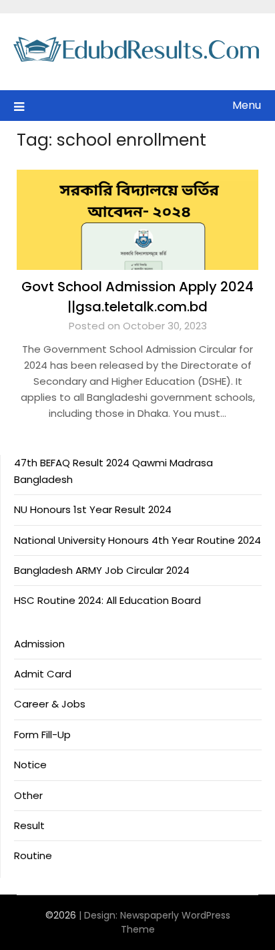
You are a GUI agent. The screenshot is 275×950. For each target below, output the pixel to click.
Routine (33, 855)
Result (29, 825)
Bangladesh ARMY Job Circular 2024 (102, 570)
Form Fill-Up (42, 735)
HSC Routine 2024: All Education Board (107, 600)
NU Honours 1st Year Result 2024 (93, 509)
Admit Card (42, 674)
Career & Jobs (49, 704)
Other (28, 795)
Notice (30, 765)
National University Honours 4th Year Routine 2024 (137, 540)
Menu (246, 105)
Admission (39, 644)
